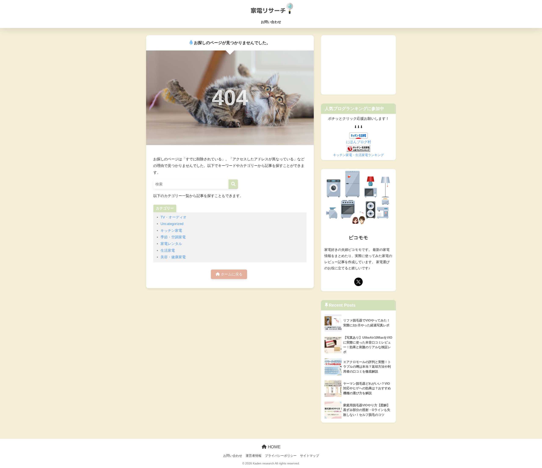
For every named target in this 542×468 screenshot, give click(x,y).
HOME (274, 446)
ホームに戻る (231, 274)
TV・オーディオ (173, 217)
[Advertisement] (358, 65)
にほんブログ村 (358, 142)
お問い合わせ (271, 22)
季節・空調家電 (173, 237)
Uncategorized (171, 224)
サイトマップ (309, 455)
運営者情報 (253, 455)
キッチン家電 (171, 231)
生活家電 (167, 251)
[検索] (233, 184)
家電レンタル (171, 244)
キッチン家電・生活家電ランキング (358, 155)
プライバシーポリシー (281, 455)
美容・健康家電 (173, 257)
